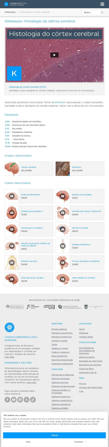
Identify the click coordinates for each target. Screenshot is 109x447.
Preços (82, 384)
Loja (81, 391)
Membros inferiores (62, 337)
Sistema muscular (61, 379)
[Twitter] (26, 400)
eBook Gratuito (87, 357)
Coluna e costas (59, 341)
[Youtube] (14, 400)
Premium (60, 102)
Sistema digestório (61, 404)
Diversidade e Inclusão (18, 363)
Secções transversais (62, 360)
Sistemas (83, 333)
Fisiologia (57, 369)
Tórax (54, 345)
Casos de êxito (86, 369)
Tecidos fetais (86, 337)
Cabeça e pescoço (61, 352)
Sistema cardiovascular (63, 386)
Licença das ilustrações (90, 388)
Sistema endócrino (61, 397)
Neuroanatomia (59, 356)
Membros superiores (62, 333)
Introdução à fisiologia (63, 375)
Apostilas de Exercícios (90, 361)
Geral (82, 329)
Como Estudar (87, 343)
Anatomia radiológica (62, 364)
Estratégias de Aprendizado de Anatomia (87, 350)
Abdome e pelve (60, 348)
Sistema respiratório (62, 401)
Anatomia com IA (88, 373)
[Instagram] (20, 400)
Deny (28, 442)
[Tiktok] (33, 400)
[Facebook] (7, 400)
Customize (78, 442)
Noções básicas (59, 329)
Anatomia (57, 324)
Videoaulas (10, 12)
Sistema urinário (60, 408)
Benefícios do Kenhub (90, 365)
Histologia (85, 324)
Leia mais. (9, 357)
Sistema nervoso (60, 383)
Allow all (54, 435)
